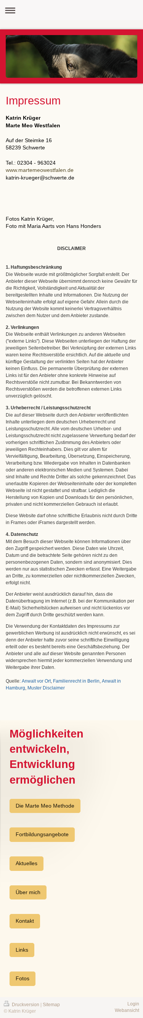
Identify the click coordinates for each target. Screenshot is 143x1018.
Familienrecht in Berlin (76, 681)
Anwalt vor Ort (36, 681)
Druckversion (25, 1004)
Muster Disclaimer (46, 688)
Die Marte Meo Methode (45, 806)
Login (133, 1004)
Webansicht (127, 1010)
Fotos (22, 978)
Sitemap (51, 1004)
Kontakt (25, 921)
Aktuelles (26, 863)
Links (22, 950)
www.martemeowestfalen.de (40, 170)
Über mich (28, 892)
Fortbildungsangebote (42, 834)
